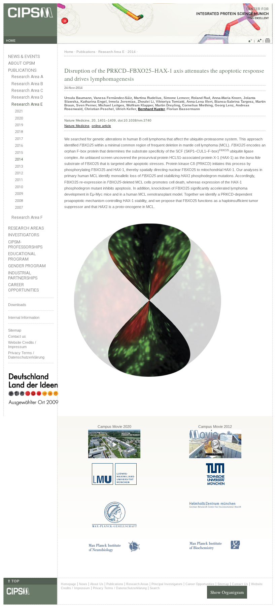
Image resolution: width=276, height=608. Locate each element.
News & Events (24, 56)
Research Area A (27, 76)
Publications (22, 70)
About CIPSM (21, 63)
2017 (19, 139)
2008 (19, 201)
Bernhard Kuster (151, 109)
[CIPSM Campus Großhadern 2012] (215, 457)
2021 (19, 111)
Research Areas (26, 228)
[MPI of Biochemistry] (215, 549)
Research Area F (27, 217)
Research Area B (27, 83)
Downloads (17, 305)
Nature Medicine (77, 126)
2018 (19, 132)
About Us (96, 584)
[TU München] (215, 484)
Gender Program (27, 265)
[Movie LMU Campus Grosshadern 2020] (114, 457)
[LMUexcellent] (114, 483)
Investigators (23, 234)
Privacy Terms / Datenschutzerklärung (26, 355)
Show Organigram (227, 592)
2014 (19, 159)
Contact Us (240, 584)
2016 (19, 145)
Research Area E (27, 104)
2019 (19, 125)
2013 (19, 166)
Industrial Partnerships (22, 275)
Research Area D (27, 97)
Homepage (68, 584)
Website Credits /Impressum (22, 344)
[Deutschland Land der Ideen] (33, 411)
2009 (19, 194)
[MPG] (114, 526)
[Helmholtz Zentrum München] (215, 506)
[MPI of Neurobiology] (114, 551)
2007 (19, 207)
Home (68, 52)
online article (101, 126)
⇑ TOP (13, 581)
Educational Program (22, 256)
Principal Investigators (166, 584)
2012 (19, 173)
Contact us (17, 336)
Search (155, 588)
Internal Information (23, 317)
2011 (19, 180)
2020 (19, 118)
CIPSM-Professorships (25, 244)
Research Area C (27, 90)
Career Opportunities (23, 287)
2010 (19, 187)
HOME (10, 40)
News (83, 584)
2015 (19, 152)
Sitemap (14, 330)
